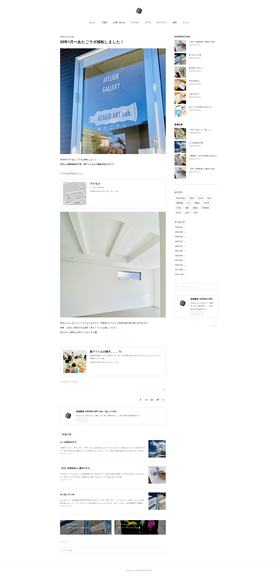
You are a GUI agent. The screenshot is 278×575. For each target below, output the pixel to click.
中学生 (206, 203)
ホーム (92, 22)
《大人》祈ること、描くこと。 (201, 129)
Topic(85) (75, 382)
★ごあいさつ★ (67, 494)
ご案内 (104, 22)
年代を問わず (194, 80)
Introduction (180, 198)
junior (187, 212)
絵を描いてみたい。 (197, 67)
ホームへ (214, 325)
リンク (186, 22)
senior (178, 212)
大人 (189, 203)
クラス (148, 22)
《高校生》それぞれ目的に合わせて (203, 155)
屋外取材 (205, 207)
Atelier (191, 198)
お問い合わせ (119, 22)
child (195, 212)
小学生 (178, 207)
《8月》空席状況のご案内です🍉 (75, 468)
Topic (209, 198)
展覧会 (195, 207)
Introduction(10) (65, 382)
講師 (175, 22)
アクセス (135, 22)
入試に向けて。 (195, 94)
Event (201, 198)
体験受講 (179, 203)
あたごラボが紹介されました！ (201, 107)
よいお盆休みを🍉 (68, 441)
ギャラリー (162, 22)
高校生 (197, 203)
